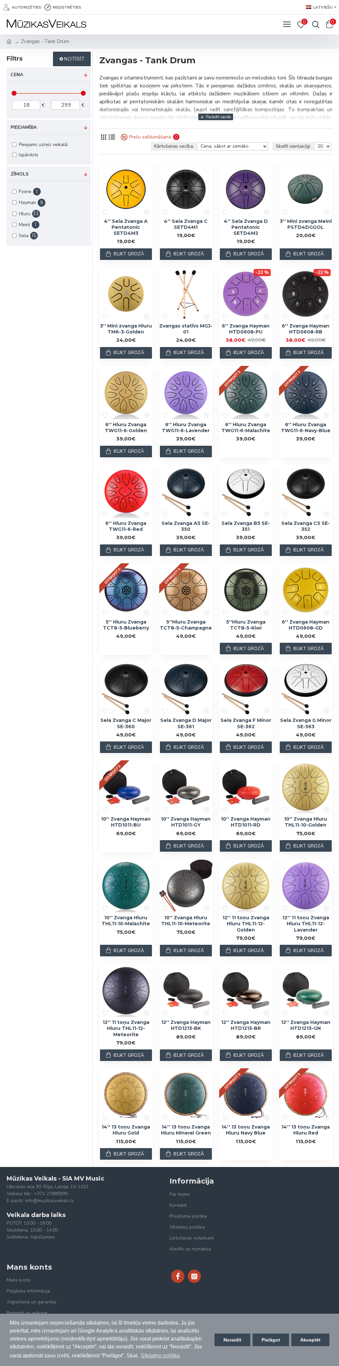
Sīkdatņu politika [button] (160, 1355)
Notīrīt (74, 59)
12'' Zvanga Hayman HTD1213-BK (186, 1025)
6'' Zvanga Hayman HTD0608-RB (305, 329)
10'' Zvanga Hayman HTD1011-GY (186, 822)
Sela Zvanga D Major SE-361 (186, 723)
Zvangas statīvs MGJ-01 (185, 329)
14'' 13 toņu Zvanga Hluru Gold (126, 1130)
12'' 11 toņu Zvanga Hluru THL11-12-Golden (245, 924)
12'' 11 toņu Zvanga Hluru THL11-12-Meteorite (126, 1028)
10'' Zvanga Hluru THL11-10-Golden (305, 822)
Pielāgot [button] (271, 1339)
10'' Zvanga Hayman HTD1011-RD (245, 822)
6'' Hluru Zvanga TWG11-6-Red (125, 526)
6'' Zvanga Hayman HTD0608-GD (305, 625)
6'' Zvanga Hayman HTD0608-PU (245, 329)
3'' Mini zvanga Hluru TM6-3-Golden (126, 329)
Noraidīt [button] (232, 1339)
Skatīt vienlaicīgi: (293, 146)
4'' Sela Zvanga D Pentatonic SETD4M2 (246, 227)
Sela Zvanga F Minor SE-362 (245, 723)
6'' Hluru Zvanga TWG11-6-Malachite (245, 427)
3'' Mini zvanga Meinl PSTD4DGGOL (306, 224)
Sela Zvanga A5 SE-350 (186, 526)
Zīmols (19, 174)
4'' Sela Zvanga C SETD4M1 (186, 224)
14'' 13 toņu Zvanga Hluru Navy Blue (245, 1130)
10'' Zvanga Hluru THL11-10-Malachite (126, 921)
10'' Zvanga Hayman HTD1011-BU (126, 822)
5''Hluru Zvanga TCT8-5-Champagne (186, 625)
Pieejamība (24, 127)
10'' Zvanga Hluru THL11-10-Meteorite (185, 921)
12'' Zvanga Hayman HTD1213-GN (305, 1025)
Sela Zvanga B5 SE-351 (245, 526)
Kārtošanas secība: (174, 146)
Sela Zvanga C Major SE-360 (125, 723)
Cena (17, 75)
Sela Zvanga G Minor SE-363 (305, 723)
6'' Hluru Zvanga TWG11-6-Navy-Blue (305, 427)
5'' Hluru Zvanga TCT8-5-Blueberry (126, 625)
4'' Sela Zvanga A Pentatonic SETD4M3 (126, 227)
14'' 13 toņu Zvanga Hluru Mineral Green (186, 1130)
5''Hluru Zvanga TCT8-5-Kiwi (246, 625)
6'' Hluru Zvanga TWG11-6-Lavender (186, 427)
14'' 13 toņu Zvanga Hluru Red (305, 1130)
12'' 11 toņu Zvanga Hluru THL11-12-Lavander (305, 924)
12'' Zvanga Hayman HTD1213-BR (245, 1025)
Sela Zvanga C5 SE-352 (305, 526)
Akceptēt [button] (310, 1339)
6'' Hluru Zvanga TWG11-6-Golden (126, 427)
